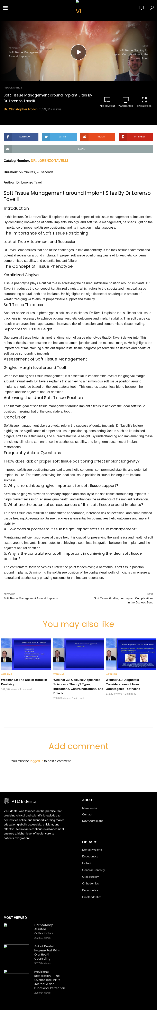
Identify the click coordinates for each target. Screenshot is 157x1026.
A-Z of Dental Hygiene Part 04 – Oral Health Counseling (47, 952)
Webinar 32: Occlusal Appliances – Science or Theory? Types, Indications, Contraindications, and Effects (78, 686)
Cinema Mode (144, 106)
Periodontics (13, 87)
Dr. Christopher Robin (21, 109)
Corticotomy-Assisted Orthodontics (44, 929)
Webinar (6, 674)
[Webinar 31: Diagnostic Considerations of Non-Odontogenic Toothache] (131, 654)
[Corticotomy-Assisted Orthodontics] (17, 931)
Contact (87, 814)
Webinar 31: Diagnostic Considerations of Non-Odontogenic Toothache (123, 684)
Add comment (107, 106)
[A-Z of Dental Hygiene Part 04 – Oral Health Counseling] (17, 952)
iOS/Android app (92, 820)
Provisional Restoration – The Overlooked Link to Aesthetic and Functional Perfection (49, 980)
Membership (90, 808)
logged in (36, 761)
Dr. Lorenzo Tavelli (49, 160)
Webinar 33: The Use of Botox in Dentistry (24, 682)
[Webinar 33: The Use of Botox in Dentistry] (26, 654)
